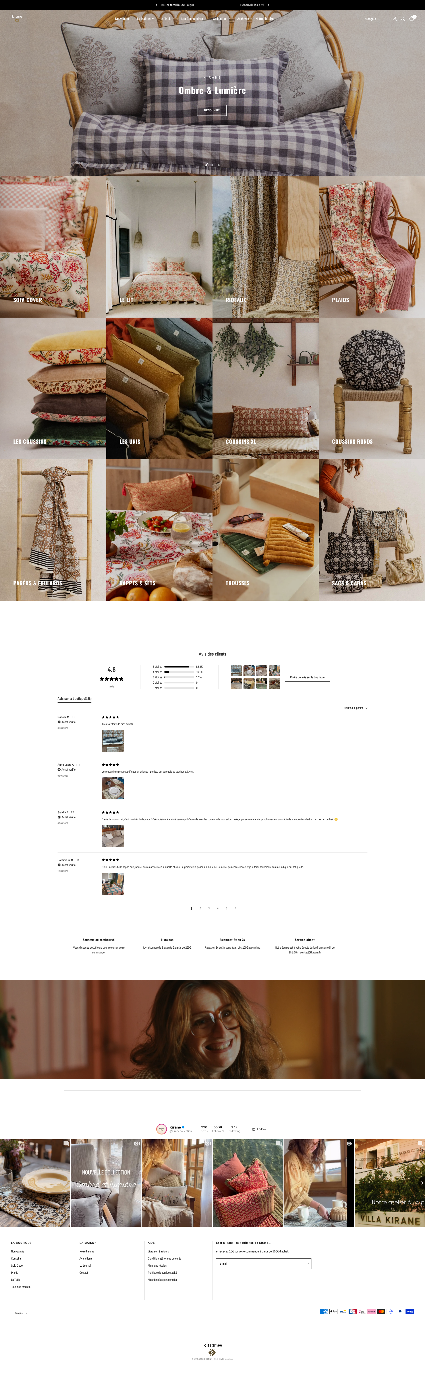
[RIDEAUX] (265, 247)
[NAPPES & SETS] (159, 530)
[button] (212, 105)
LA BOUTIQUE (21, 1242)
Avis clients (86, 1258)
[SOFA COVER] (53, 247)
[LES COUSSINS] (53, 388)
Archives (243, 18)
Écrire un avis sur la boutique (307, 677)
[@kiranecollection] (161, 1129)
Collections (220, 18)
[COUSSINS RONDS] (372, 388)
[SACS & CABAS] (372, 530)
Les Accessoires (192, 18)
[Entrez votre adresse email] (307, 1263)
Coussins (16, 1258)
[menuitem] (123, 19)
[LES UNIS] (159, 388)
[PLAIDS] (372, 247)
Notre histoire (265, 18)
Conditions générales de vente (164, 1258)
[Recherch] (402, 19)
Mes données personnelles (163, 1280)
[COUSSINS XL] (265, 388)
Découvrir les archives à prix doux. (227, 5)
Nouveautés (122, 18)
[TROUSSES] (265, 530)
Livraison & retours (158, 1251)
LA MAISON (88, 1242)
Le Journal (85, 1265)
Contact (83, 1273)
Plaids (14, 1273)
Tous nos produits (21, 1287)
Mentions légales (157, 1265)
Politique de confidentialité (162, 1273)
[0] (410, 19)
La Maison (144, 18)
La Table (165, 18)
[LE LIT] (159, 247)
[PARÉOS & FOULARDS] (53, 530)
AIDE (151, 1242)
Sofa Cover (17, 1265)
